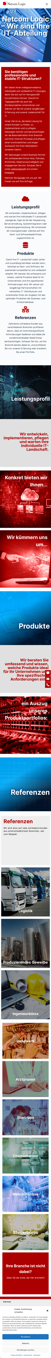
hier (36, 341)
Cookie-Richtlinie (16, 1355)
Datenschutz (27, 1355)
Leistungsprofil (18, 169)
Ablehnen (25, 1343)
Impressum (36, 1355)
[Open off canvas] (47, 4)
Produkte (9, 172)
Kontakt (21, 178)
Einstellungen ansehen (25, 1350)
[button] (47, 1310)
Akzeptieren (25, 1337)
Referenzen (25, 317)
